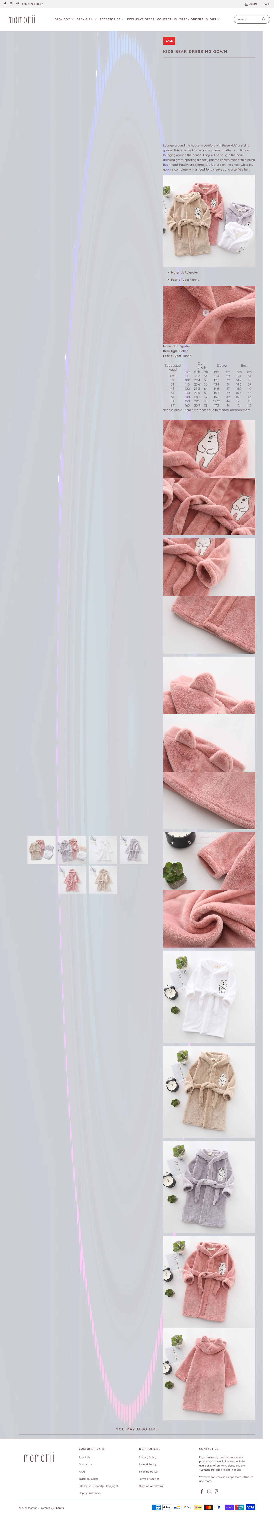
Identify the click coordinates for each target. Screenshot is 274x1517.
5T (206, 106)
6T (216, 106)
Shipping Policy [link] (148, 1471)
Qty (165, 118)
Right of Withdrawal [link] (151, 1486)
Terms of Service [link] (149, 1478)
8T (235, 106)
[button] (64, 19)
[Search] (264, 19)
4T (197, 106)
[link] (4, 4)
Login (253, 3)
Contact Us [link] (85, 1464)
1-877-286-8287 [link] (32, 3)
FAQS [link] (82, 1471)
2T (177, 106)
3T (187, 106)
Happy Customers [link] (89, 1493)
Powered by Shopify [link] (52, 1507)
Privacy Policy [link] (147, 1457)
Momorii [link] (33, 1507)
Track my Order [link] (88, 1478)
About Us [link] (84, 1457)
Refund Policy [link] (147, 1464)
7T (225, 106)
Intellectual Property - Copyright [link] (98, 1486)
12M (167, 106)
